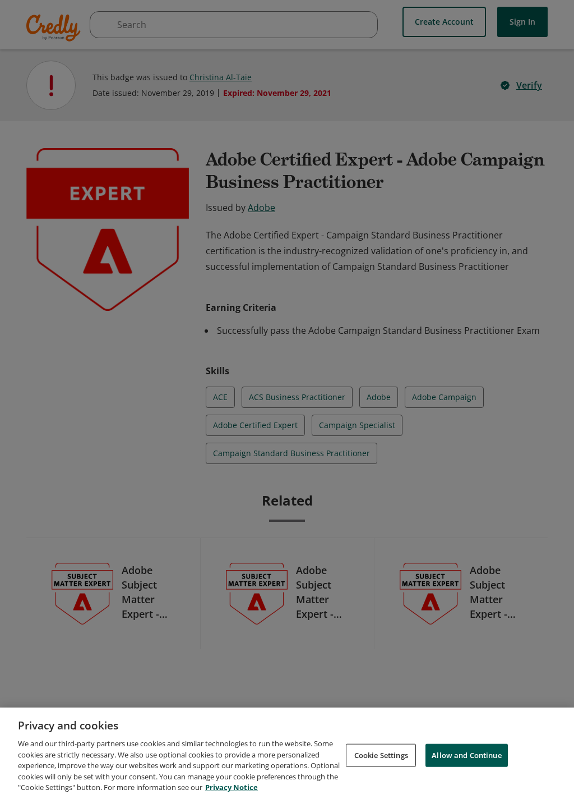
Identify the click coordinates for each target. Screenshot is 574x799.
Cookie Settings (381, 755)
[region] (287, 753)
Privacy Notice (231, 787)
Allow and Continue (466, 755)
